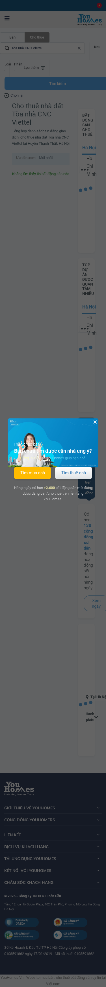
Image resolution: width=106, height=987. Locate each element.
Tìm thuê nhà (73, 472)
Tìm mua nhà (32, 472)
